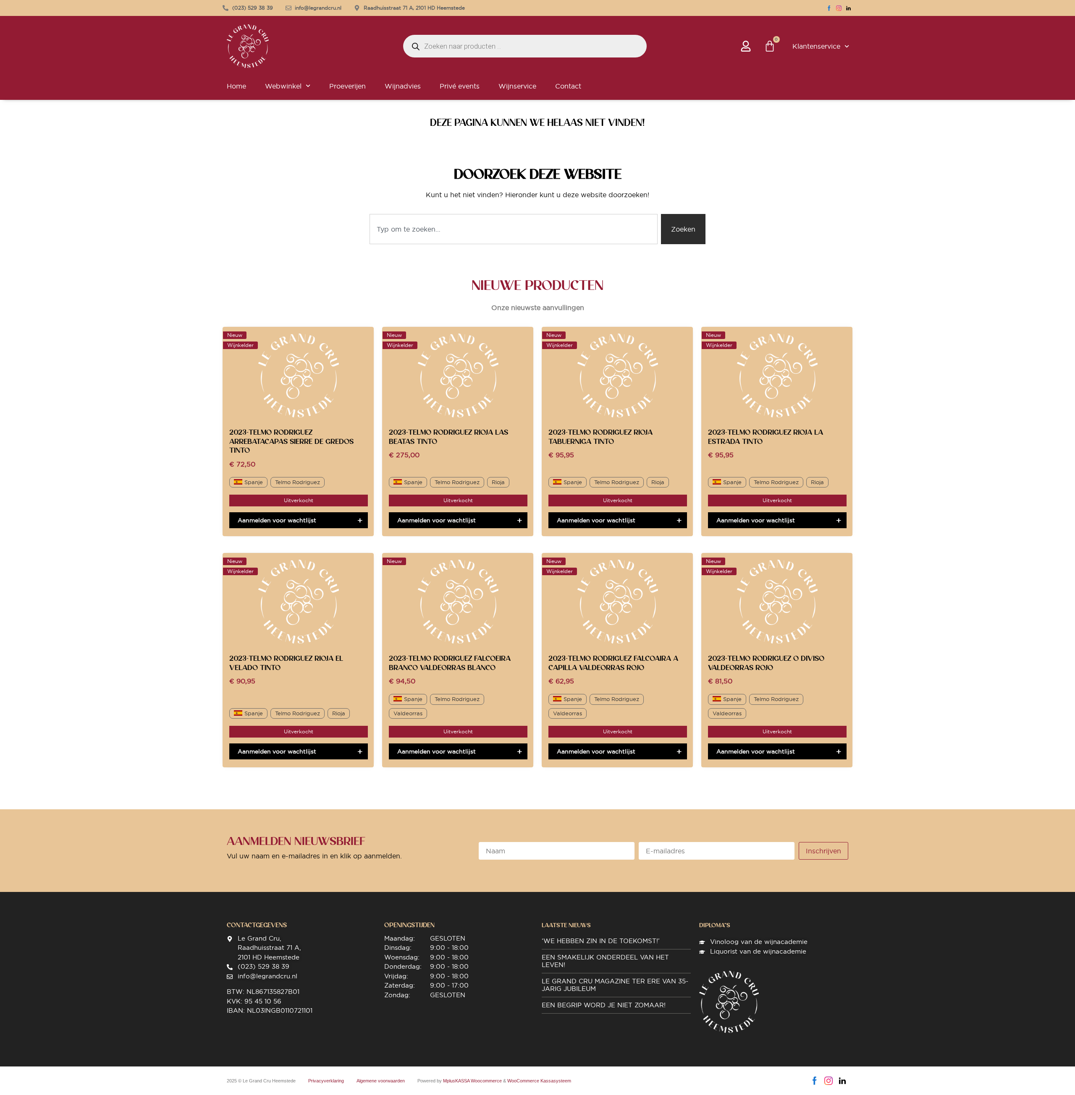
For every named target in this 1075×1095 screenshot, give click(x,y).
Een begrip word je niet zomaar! (604, 1005)
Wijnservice (517, 86)
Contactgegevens (257, 925)
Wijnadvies (403, 86)
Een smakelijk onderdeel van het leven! (605, 961)
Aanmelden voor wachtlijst (277, 520)
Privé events (460, 86)
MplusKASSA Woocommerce (472, 1080)
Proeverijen (347, 86)
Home (236, 86)
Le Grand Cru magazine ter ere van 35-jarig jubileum (615, 985)
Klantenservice (816, 46)
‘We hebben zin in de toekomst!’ (601, 941)
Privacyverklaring (326, 1080)
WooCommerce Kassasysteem (539, 1080)
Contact (568, 86)
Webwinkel (283, 86)
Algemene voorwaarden (381, 1080)
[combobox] (514, 229)
